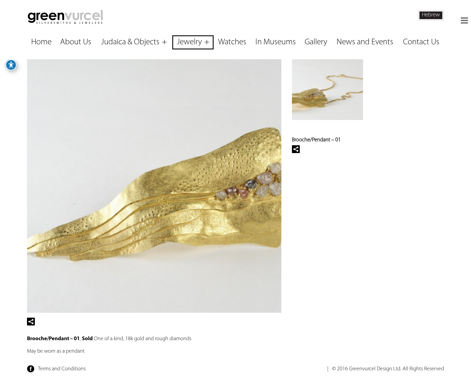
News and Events (365, 42)
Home (41, 42)
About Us (75, 42)
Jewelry (189, 42)
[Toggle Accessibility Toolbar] (11, 65)
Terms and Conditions (62, 369)
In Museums (275, 42)
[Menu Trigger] (464, 20)
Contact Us (421, 42)
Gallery (316, 42)
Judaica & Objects (130, 42)
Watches (232, 42)
